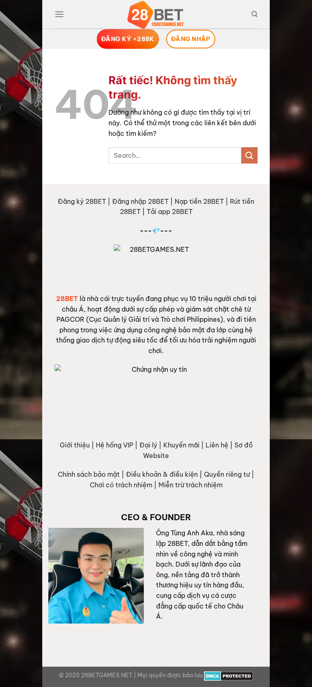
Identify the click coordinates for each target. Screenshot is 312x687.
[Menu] (59, 14)
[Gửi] (249, 155)
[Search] (254, 14)
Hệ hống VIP (114, 445)
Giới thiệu (75, 445)
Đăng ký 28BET (82, 201)
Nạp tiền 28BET (199, 201)
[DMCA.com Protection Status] (228, 675)
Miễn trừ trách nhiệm (190, 485)
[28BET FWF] (156, 14)
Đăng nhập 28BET (140, 201)
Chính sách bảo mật (89, 474)
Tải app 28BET (170, 211)
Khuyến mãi (181, 445)
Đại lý (148, 445)
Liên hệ (217, 445)
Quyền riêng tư (227, 474)
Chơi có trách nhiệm (121, 485)
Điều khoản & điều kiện (162, 474)
